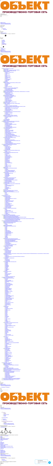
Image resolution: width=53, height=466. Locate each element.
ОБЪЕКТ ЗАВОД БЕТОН (4, 439)
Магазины (1, 449)
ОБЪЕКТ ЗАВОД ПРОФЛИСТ (4, 438)
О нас (1, 441)
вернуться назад (2, 435)
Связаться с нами (2, 445)
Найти (1, 463)
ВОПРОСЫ (2, 448)
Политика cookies (2, 446)
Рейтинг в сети (2, 452)
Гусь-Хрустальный (6, 414)
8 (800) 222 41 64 (3, 22)
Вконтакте (3, 459)
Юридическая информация (4, 444)
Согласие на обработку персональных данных (6, 447)
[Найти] (1, 16)
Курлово (5, 415)
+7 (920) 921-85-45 (5, 385)
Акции (1, 436)
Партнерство (2, 442)
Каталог (1, 437)
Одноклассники (4, 460)
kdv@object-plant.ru (3, 457)
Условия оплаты (2, 450)
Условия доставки (2, 451)
